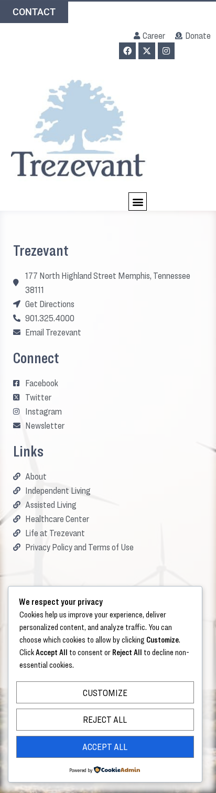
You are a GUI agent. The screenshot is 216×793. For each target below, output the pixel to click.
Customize (105, 692)
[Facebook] (127, 50)
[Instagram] (166, 50)
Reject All (105, 719)
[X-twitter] (146, 50)
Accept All (104, 746)
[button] (137, 201)
